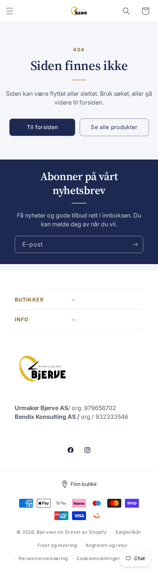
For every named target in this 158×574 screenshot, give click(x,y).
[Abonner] (135, 244)
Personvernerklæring (43, 558)
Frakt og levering (57, 545)
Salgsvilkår (128, 532)
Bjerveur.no (50, 532)
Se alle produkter (114, 127)
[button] (9, 11)
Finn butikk (84, 484)
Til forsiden (42, 127)
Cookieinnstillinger (98, 558)
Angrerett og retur (107, 545)
